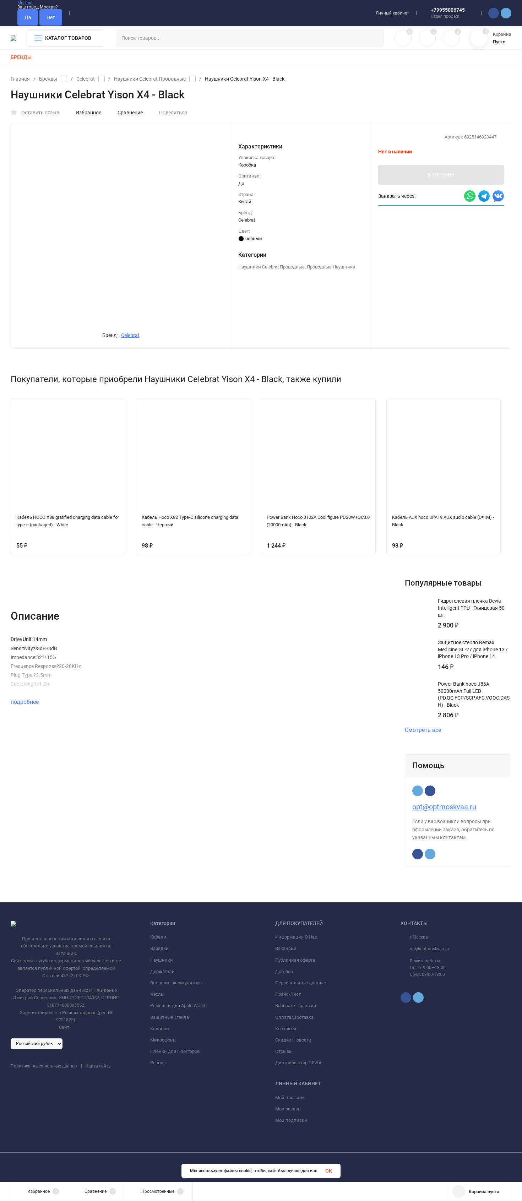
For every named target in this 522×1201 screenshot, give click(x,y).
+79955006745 (448, 10)
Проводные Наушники (331, 267)
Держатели (162, 971)
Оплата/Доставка (294, 1017)
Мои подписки (291, 1120)
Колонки (159, 1028)
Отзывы (284, 1051)
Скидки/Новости (293, 1040)
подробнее (25, 702)
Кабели (158, 937)
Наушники (161, 960)
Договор (284, 971)
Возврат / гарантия (295, 1005)
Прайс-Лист (288, 994)
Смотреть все (423, 730)
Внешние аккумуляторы (176, 982)
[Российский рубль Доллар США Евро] (36, 1043)
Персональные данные (300, 982)
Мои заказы (288, 1109)
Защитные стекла (169, 1017)
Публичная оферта (295, 960)
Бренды (48, 78)
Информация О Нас (296, 937)
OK (328, 1171)
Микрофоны (163, 1040)
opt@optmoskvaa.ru (444, 807)
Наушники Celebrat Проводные (150, 78)
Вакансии (286, 948)
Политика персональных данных (44, 1066)
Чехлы (157, 994)
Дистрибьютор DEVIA (298, 1062)
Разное (158, 1062)
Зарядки (159, 948)
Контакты (285, 1028)
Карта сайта (98, 1066)
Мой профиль (290, 1097)
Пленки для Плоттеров (175, 1051)
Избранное (88, 112)
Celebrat (85, 78)
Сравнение (130, 112)
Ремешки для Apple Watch (178, 1005)
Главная (20, 78)
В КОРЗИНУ (441, 175)
